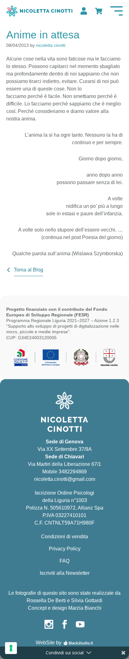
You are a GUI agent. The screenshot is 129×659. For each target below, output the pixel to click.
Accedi (83, 11)
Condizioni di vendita (64, 536)
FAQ (64, 561)
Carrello (98, 11)
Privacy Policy (64, 548)
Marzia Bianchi (84, 608)
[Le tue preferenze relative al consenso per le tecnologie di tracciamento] (11, 648)
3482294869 (73, 471)
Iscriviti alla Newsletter (65, 573)
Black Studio (78, 643)
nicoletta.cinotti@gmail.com (64, 479)
